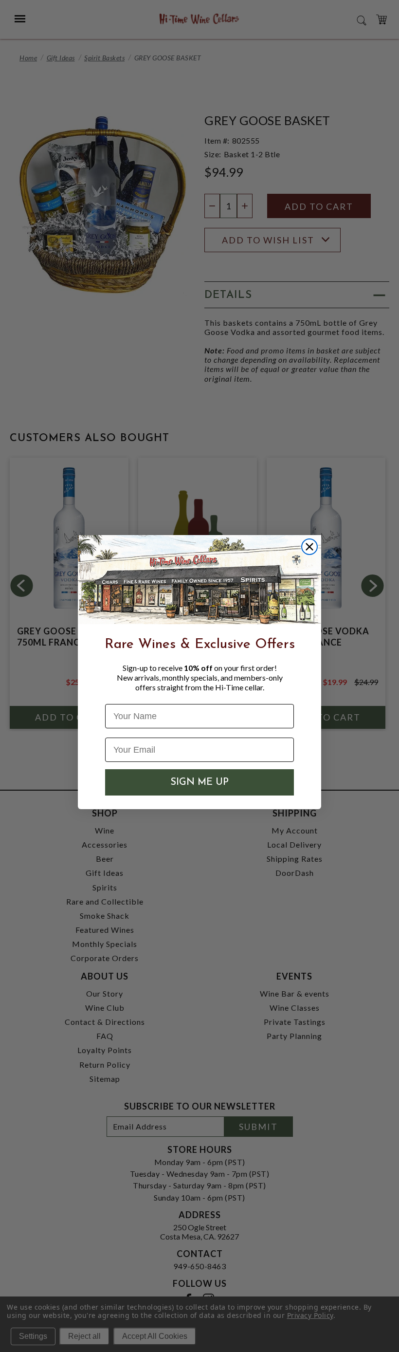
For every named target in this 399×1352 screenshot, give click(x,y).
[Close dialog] (309, 547)
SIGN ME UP (199, 782)
